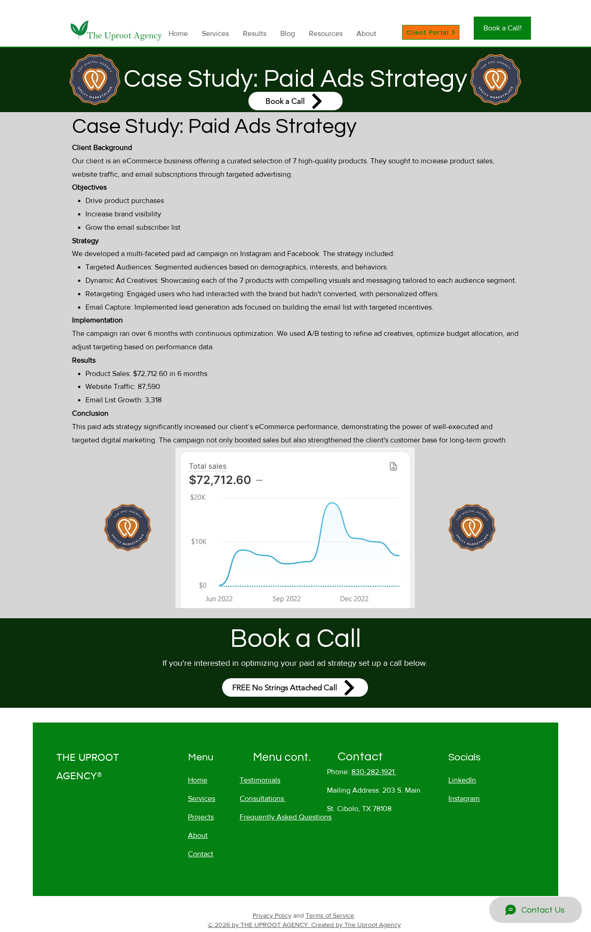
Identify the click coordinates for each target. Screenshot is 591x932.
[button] (326, 33)
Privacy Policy (272, 915)
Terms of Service (330, 915)
